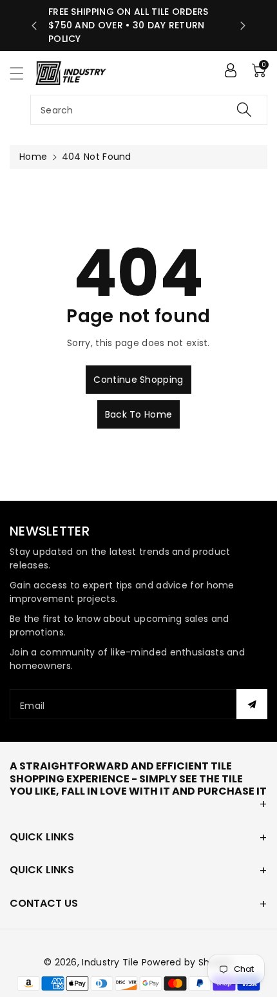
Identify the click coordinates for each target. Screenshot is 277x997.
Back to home (139, 414)
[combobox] (149, 109)
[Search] (244, 109)
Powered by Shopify (187, 962)
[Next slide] (243, 26)
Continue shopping (138, 379)
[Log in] (230, 70)
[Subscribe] (251, 704)
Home (33, 156)
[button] (22, 73)
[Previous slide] (34, 26)
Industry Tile (110, 962)
